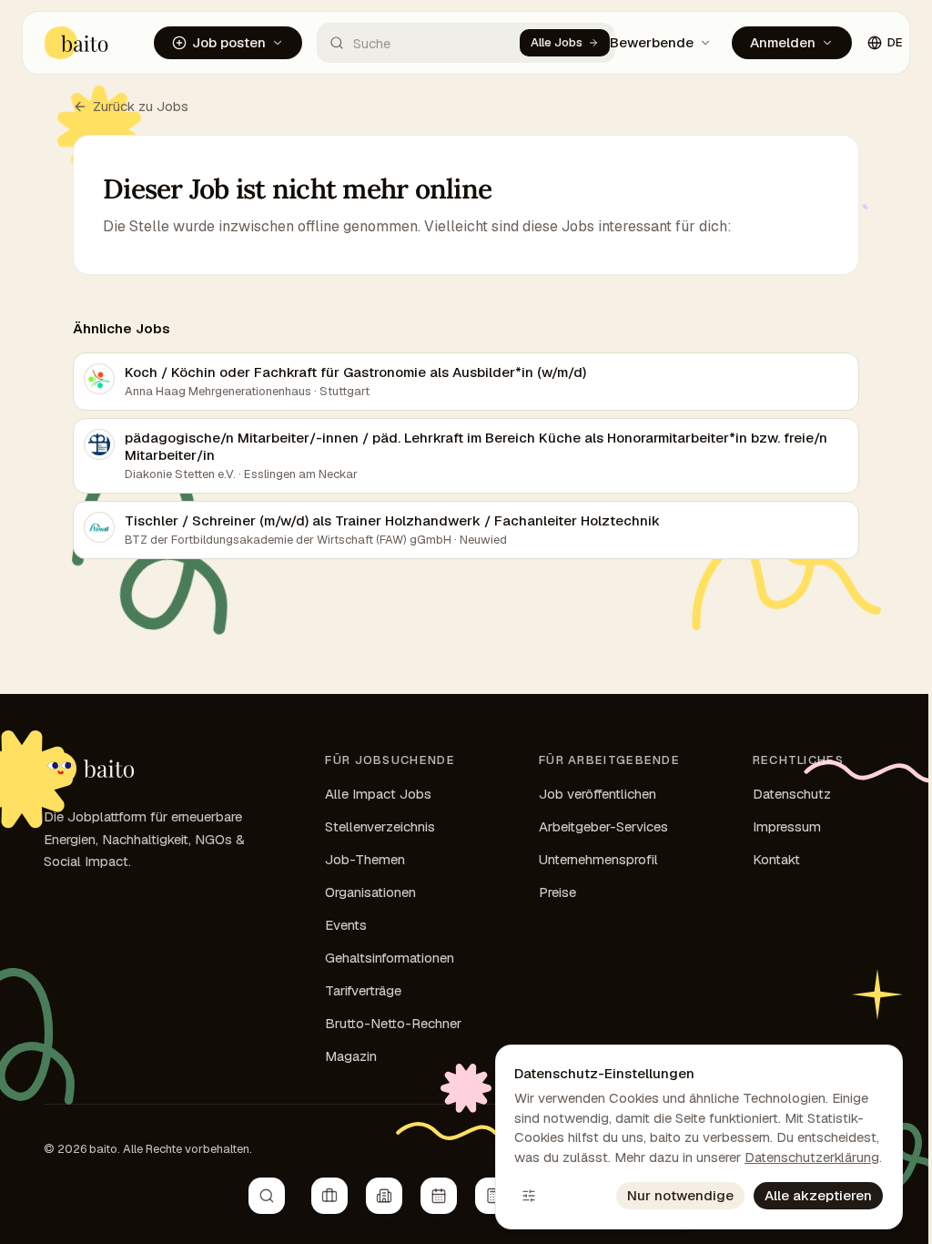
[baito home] (89, 768)
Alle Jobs (556, 42)
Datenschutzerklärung (812, 1157)
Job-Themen (365, 859)
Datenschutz (792, 793)
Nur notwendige (680, 1195)
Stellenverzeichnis (380, 826)
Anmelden (783, 42)
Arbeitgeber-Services (603, 826)
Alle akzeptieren (818, 1195)
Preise (557, 892)
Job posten (229, 42)
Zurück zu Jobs (140, 106)
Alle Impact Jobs (378, 793)
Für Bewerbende (639, 42)
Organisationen (370, 892)
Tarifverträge (363, 990)
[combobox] (418, 43)
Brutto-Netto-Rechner (393, 1023)
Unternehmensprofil (598, 859)
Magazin (351, 1056)
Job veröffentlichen (597, 793)
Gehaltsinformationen (389, 957)
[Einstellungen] (528, 1195)
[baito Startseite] (77, 42)
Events (346, 924)
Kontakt (776, 859)
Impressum (787, 826)
